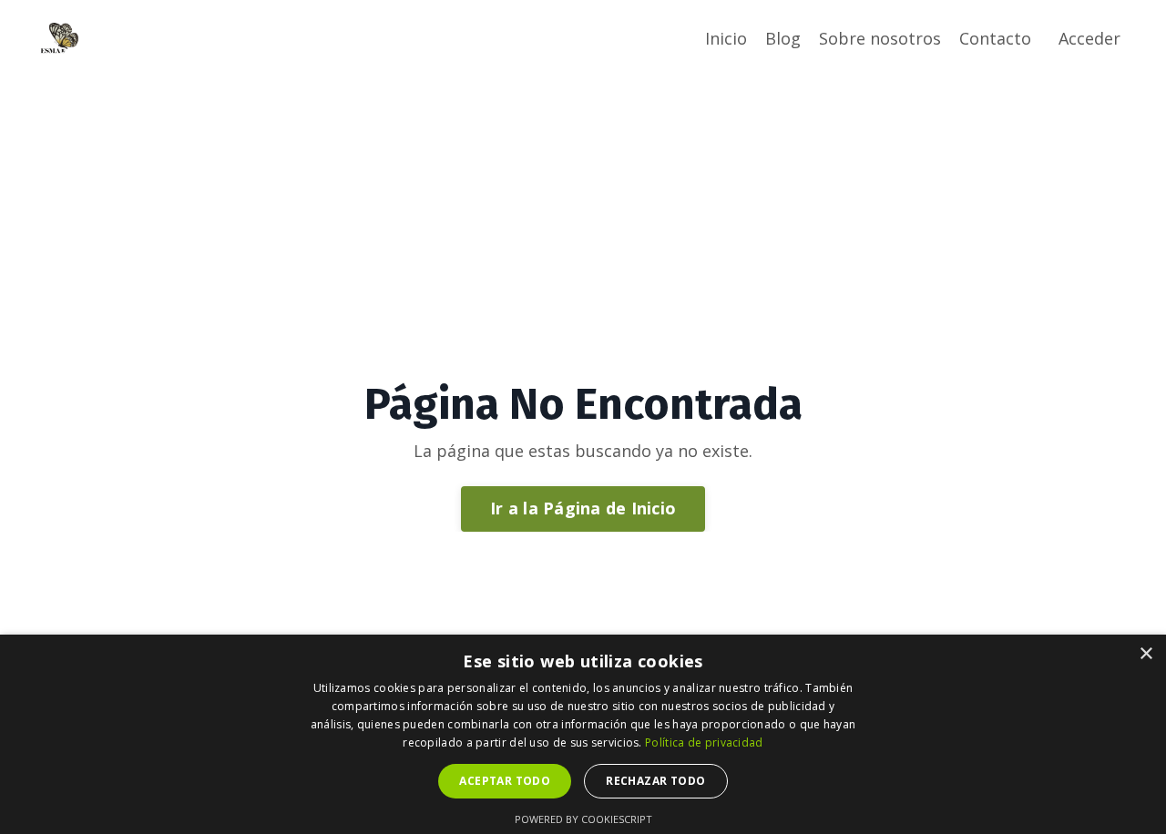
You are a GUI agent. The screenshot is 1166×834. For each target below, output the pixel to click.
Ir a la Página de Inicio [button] (583, 508)
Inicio (726, 38)
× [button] (1145, 654)
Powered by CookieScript (583, 819)
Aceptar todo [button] (504, 780)
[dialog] (583, 734)
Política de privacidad (704, 742)
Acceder (1089, 38)
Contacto (995, 38)
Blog (783, 38)
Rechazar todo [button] (655, 780)
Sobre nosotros (880, 38)
